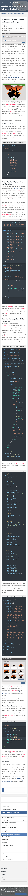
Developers (4, 13)
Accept (21, 894)
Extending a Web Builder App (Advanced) (16, 13)
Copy (22, 145)
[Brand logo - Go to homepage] (14, 2)
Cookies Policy (21, 891)
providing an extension (13, 77)
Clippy (19, 778)
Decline (7, 894)
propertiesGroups (16, 188)
